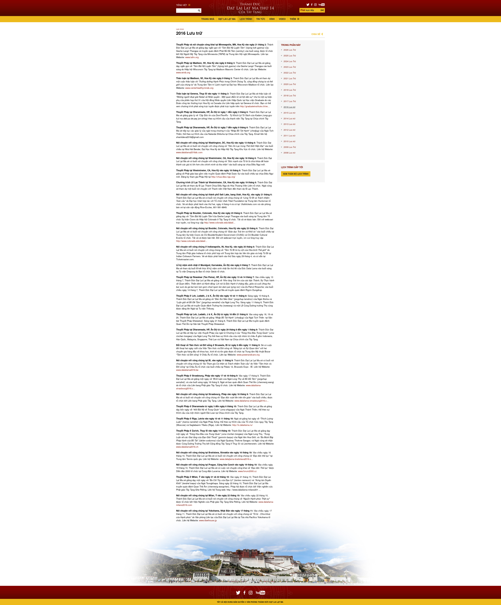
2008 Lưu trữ (289, 152)
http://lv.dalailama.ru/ (242, 424)
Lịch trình (246, 18)
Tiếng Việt (181, 5)
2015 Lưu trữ (289, 112)
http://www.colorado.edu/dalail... (219, 222)
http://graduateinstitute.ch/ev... (255, 106)
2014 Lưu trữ (289, 118)
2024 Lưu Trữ (290, 61)
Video (282, 18)
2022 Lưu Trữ (290, 72)
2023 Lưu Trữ (290, 66)
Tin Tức (260, 18)
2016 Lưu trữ (289, 106)
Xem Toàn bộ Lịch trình (295, 173)
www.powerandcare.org (248, 354)
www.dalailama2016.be (187, 369)
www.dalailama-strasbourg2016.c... (251, 400)
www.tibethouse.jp (208, 520)
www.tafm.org (192, 57)
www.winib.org (183, 72)
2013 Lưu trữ (289, 124)
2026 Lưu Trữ (290, 49)
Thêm (293, 18)
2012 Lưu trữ (289, 129)
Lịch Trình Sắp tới (292, 167)
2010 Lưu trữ (289, 141)
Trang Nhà (207, 18)
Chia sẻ (315, 34)
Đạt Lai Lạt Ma (226, 18)
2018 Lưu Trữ (290, 95)
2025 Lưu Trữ (290, 55)
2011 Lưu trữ (289, 135)
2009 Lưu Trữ (290, 147)
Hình (272, 18)
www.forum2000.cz (247, 471)
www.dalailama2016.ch (187, 446)
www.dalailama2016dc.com (189, 152)
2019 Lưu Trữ (290, 89)
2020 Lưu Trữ (290, 84)
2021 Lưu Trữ (290, 78)
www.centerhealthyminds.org (199, 87)
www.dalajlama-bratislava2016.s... (236, 459)
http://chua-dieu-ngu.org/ (223, 176)
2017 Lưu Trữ (290, 101)
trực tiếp (307, 10)
